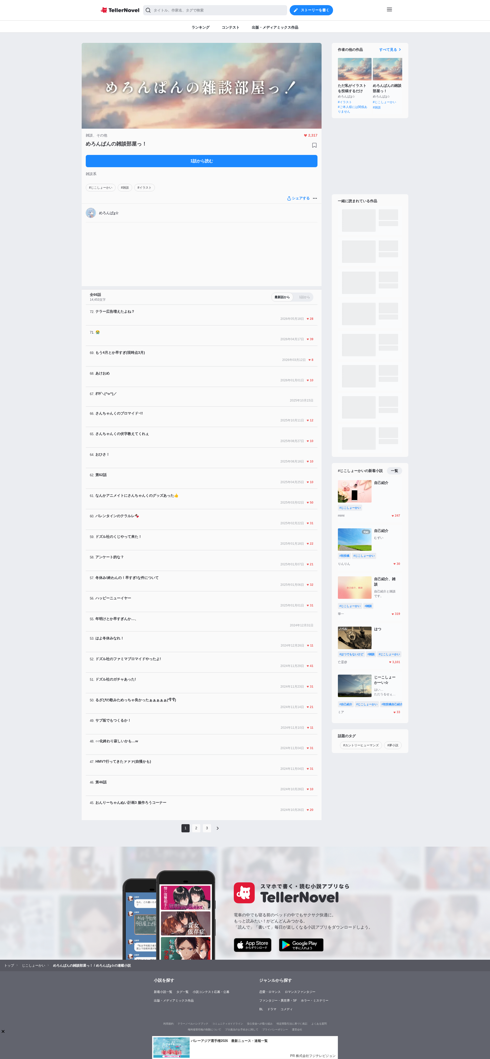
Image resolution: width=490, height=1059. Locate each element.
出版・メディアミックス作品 (174, 1000)
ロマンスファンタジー (300, 992)
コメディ (286, 1009)
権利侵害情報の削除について (204, 1029)
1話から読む (201, 161)
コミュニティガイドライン (227, 1023)
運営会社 (297, 1029)
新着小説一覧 (163, 992)
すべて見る (388, 49)
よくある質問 (319, 1023)
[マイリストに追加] (314, 145)
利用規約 (168, 1023)
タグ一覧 (182, 992)
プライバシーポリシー (275, 1029)
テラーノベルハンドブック (193, 1023)
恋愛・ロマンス (270, 992)
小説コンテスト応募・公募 (211, 992)
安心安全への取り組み (260, 1023)
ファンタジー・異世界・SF (278, 1000)
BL (261, 1009)
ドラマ (271, 1009)
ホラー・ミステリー (314, 1000)
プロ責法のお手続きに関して (241, 1029)
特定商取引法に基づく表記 (292, 1023)
